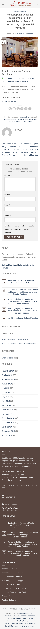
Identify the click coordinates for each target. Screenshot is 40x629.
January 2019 (7, 414)
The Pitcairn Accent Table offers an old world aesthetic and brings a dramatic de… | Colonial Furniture (22, 292)
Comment (8, 175)
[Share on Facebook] (14, 109)
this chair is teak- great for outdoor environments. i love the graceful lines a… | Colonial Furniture (29, 149)
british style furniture (9, 119)
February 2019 (7, 410)
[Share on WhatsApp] (10, 109)
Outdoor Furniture (9, 596)
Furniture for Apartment (27, 626)
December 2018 (8, 418)
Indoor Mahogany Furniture (12, 573)
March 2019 (6, 405)
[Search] (37, 4)
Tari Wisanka (9, 497)
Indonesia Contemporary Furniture (15, 592)
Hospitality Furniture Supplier (13, 580)
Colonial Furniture (11, 626)
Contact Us (23, 610)
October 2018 (7, 427)
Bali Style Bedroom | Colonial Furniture (22, 318)
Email (7, 205)
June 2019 (6, 392)
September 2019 (8, 379)
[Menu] (3, 4)
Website (7, 215)
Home (5, 608)
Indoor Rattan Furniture (11, 584)
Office (30, 34)
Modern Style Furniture (27, 623)
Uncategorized (20, 11)
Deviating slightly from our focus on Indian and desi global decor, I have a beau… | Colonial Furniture (22, 301)
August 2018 (7, 435)
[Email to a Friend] (22, 109)
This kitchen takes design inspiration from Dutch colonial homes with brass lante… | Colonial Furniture (11, 149)
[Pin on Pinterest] (26, 109)
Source (4, 101)
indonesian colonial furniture (23, 121)
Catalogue (32, 608)
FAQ (25, 608)
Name (7, 194)
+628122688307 (11, 504)
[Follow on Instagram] (8, 509)
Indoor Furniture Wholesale (12, 576)
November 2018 (8, 422)
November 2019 (8, 371)
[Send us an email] (16, 509)
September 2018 (8, 431)
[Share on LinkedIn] (30, 109)
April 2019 (6, 401)
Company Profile (15, 608)
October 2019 (7, 375)
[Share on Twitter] (18, 109)
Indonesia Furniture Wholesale (14, 588)
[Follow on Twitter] (12, 509)
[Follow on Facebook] (4, 509)
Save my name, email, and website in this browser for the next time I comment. (19, 229)
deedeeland (15, 101)
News (15, 610)
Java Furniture (27, 618)
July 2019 (5, 388)
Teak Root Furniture (11, 623)
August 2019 (7, 384)
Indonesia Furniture (9, 569)
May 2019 (5, 397)
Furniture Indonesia (9, 600)
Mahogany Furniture (30, 621)
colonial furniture (22, 119)
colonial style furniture (9, 343)
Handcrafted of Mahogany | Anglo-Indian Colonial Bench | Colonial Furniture (20, 282)
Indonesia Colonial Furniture (16, 616)
